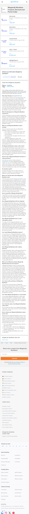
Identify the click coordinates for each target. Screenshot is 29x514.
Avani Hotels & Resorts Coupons (9, 411)
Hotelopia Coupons (6, 406)
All (2, 446)
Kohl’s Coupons (4, 475)
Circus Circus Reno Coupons (8, 413)
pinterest (13, 512)
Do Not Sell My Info (20, 508)
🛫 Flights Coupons (6, 387)
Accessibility (17, 458)
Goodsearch (17, 455)
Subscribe (14, 358)
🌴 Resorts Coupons (6, 383)
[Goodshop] (14, 2)
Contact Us (3, 465)
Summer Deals (18, 496)
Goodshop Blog (4, 458)
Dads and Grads (18, 489)
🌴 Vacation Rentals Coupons (8, 380)
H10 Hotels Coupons (6, 420)
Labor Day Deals (4, 496)
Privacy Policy (17, 363)
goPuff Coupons (18, 472)
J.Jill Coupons (4, 478)
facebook (2, 512)
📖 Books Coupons (6, 397)
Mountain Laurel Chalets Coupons (9, 417)
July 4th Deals (18, 492)
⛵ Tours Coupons (6, 392)
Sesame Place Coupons (7, 415)
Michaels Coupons (19, 475)
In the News (17, 461)
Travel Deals (3, 489)
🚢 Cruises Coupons (6, 378)
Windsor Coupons (18, 478)
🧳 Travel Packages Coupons (8, 385)
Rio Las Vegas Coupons (7, 427)
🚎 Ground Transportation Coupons (9, 390)
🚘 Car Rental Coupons (7, 376)
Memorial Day (4, 492)
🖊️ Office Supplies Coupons (8, 394)
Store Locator (5, 339)
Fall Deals (3, 499)
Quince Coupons (4, 472)
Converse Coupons (5, 482)
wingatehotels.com (17, 95)
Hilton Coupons (5, 422)
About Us (3, 455)
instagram (6, 512)
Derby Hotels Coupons (7, 408)
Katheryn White (10, 86)
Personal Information (5, 461)
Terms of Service (4, 508)
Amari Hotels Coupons (7, 424)
